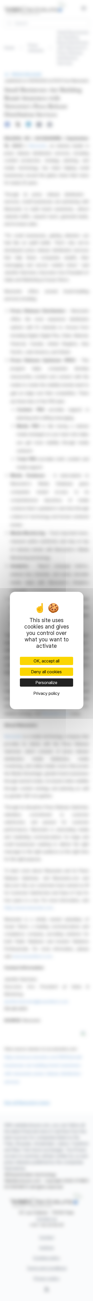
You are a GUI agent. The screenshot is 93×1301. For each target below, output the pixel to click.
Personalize (46, 682)
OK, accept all (46, 660)
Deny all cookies (46, 671)
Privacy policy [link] (46, 693)
